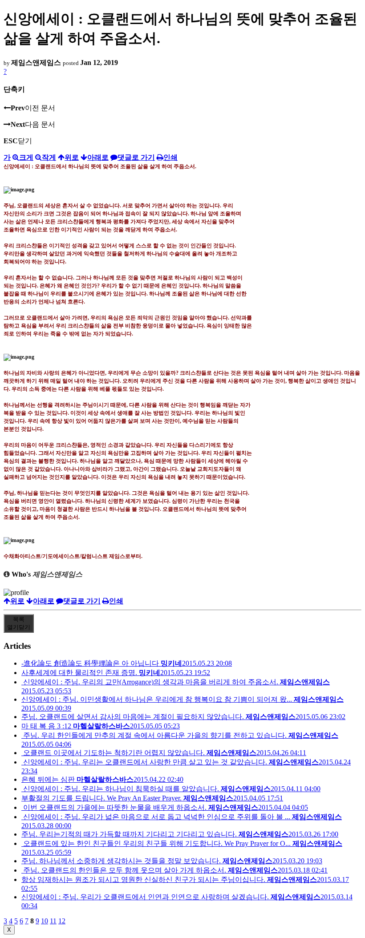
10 (44, 921)
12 (61, 921)
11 (53, 921)
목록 (18, 623)
